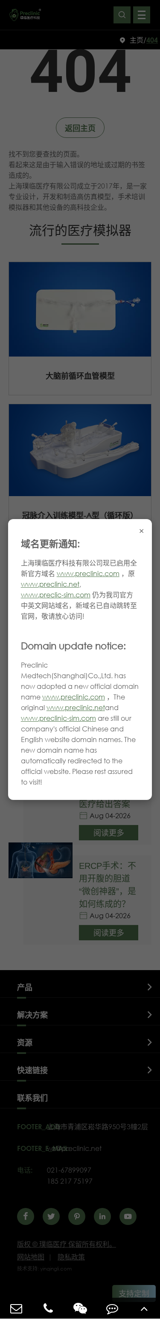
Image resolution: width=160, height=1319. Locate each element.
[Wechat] (80, 1308)
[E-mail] (16, 1308)
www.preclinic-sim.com (58, 718)
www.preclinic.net (50, 584)
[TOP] (144, 1308)
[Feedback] (112, 1308)
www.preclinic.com (88, 573)
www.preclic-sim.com (55, 594)
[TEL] (48, 1308)
